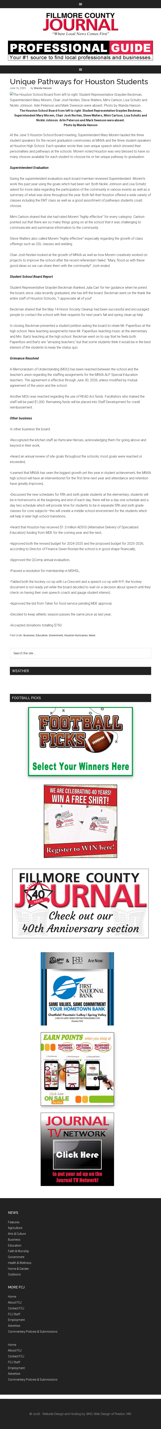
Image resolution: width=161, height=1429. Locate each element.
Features (13, 1222)
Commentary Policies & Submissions (32, 1331)
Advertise (14, 1325)
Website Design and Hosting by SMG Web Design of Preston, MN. (87, 1414)
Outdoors (14, 1274)
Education (42, 635)
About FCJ (15, 1302)
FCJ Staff (14, 1314)
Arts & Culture (17, 1233)
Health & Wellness (19, 1263)
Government (56, 635)
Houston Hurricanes (76, 635)
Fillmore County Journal (80, 24)
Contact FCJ (16, 1308)
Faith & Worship (18, 1251)
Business (29, 635)
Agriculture (15, 1228)
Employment (16, 1320)
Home (12, 1296)
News (92, 635)
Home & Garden (18, 1268)
